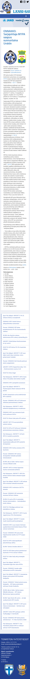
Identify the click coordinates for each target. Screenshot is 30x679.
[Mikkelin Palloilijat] (7, 6)
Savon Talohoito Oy (16, 71)
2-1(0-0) (14, 135)
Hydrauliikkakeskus (16, 72)
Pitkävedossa (12, 267)
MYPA (5, 79)
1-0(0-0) (9, 164)
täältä (24, 265)
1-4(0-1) (14, 83)
